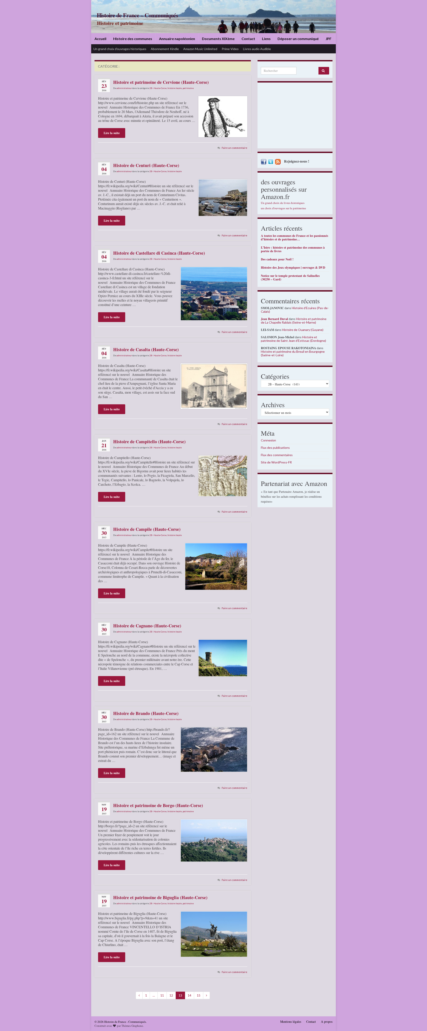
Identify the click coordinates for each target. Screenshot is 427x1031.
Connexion (268, 440)
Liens (266, 38)
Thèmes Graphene (132, 1026)
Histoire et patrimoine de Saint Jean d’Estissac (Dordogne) (293, 338)
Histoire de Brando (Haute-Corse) (146, 713)
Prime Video (230, 49)
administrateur (124, 88)
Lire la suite (112, 133)
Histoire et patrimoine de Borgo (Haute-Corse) (158, 805)
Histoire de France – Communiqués (137, 15)
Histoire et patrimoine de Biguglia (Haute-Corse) (160, 897)
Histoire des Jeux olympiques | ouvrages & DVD (293, 267)
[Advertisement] (295, 116)
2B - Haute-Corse (158, 88)
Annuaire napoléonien (177, 38)
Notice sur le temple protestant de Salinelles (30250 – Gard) (290, 277)
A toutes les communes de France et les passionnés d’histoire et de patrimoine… (294, 237)
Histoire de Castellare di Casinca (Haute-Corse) (159, 253)
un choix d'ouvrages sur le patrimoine (283, 208)
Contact (248, 38)
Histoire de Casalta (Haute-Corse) (146, 349)
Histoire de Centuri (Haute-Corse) (146, 165)
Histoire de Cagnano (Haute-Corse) (147, 625)
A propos (326, 1021)
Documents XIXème (218, 38)
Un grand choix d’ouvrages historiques (119, 49)
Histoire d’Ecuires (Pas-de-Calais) (295, 309)
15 (198, 995)
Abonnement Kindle (165, 49)
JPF (328, 38)
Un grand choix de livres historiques (282, 203)
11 (162, 995)
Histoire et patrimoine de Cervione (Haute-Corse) (161, 82)
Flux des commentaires (277, 455)
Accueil (100, 38)
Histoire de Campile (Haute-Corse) (147, 529)
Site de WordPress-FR (276, 462)
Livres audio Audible (257, 49)
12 (171, 995)
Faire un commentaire (234, 147)
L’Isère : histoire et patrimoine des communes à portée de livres (293, 249)
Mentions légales (290, 1021)
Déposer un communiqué (298, 38)
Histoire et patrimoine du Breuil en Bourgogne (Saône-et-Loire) (293, 353)
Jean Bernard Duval (274, 318)
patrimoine (188, 88)
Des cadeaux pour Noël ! (277, 259)
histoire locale (174, 88)
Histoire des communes (132, 38)
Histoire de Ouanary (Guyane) (302, 330)
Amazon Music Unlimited (200, 49)
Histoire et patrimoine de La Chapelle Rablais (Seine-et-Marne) (293, 320)
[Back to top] (417, 1021)
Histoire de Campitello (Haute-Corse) (149, 441)
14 (189, 995)
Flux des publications (275, 447)
